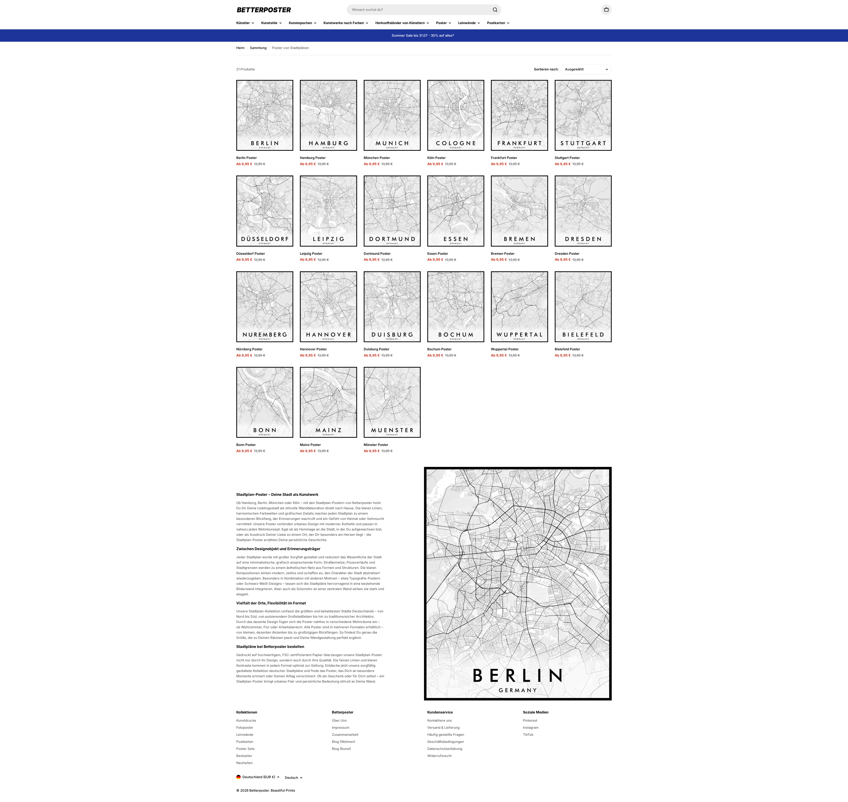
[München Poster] (392, 115)
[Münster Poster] (392, 402)
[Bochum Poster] (455, 306)
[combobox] (424, 9)
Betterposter (259, 790)
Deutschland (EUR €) (258, 777)
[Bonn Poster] (264, 402)
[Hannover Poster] (328, 306)
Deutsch (291, 778)
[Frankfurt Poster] (519, 115)
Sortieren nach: (546, 69)
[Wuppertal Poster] (519, 306)
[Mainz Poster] (328, 402)
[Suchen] (495, 9)
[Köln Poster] (455, 115)
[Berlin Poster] (264, 115)
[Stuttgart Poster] (583, 115)
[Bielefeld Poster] (583, 306)
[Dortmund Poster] (392, 210)
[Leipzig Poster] (328, 210)
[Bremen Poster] (519, 210)
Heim (240, 48)
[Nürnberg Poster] (264, 306)
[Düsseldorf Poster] (264, 210)
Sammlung (258, 48)
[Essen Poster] (455, 210)
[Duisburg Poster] (392, 306)
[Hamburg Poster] (328, 115)
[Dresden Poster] (583, 210)
